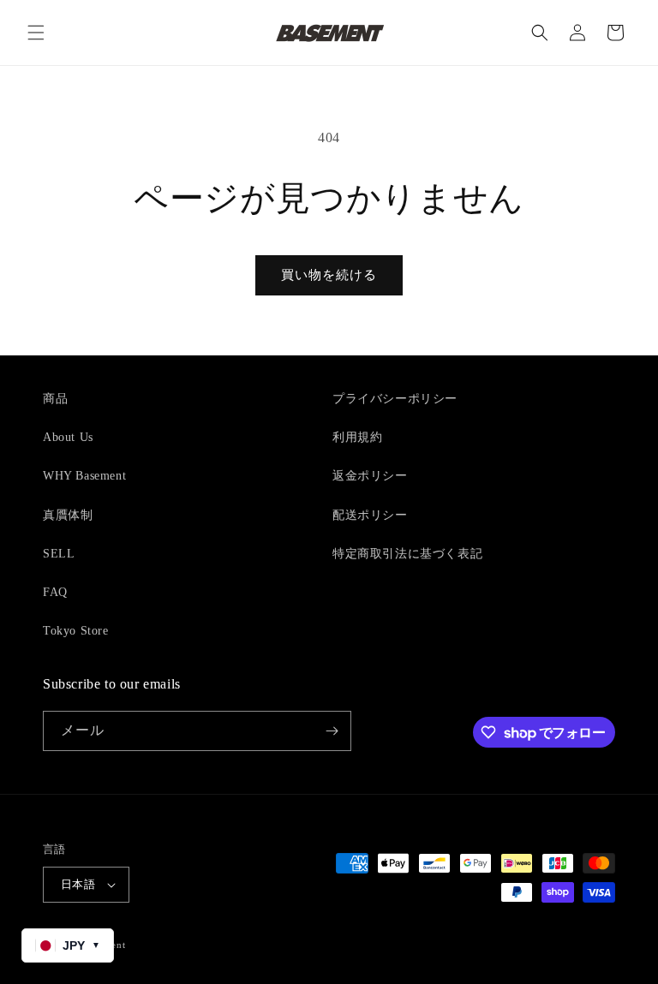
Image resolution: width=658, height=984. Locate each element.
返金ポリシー (370, 475)
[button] (36, 32)
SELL (59, 553)
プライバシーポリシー (395, 398)
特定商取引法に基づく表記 (407, 553)
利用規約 (357, 437)
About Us (68, 437)
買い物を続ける (329, 275)
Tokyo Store (76, 630)
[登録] (331, 731)
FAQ (55, 592)
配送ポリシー (370, 515)
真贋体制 (68, 515)
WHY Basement (84, 475)
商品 (55, 398)
